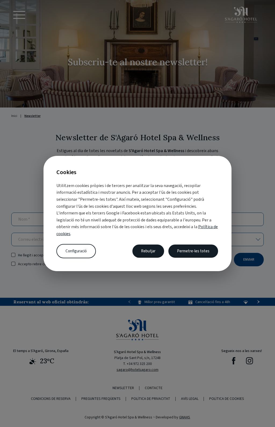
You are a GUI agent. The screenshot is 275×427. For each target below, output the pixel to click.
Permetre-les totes (193, 251)
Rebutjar (148, 251)
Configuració (76, 251)
